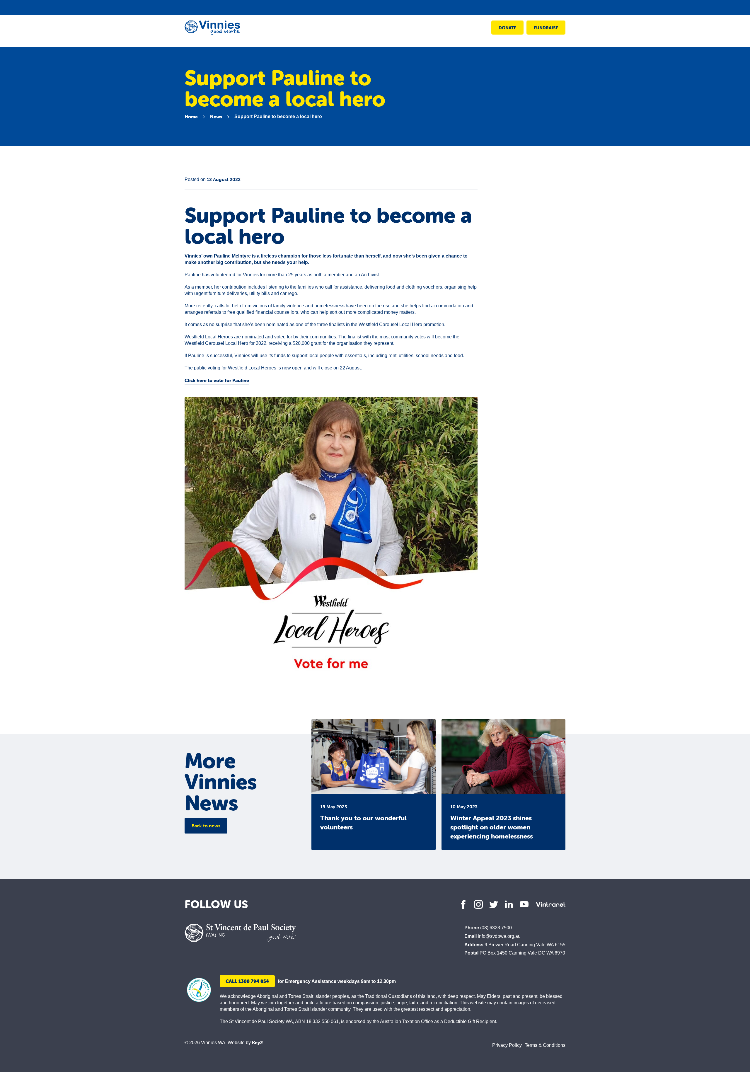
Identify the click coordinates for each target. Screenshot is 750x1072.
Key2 (257, 1042)
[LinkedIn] (509, 904)
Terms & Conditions (545, 1045)
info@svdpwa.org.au (499, 936)
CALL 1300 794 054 (247, 981)
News (216, 117)
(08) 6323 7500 (496, 927)
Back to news (206, 826)
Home (191, 117)
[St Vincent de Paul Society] (240, 933)
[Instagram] (478, 904)
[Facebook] (463, 904)
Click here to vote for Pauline (217, 380)
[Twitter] (494, 904)
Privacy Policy (507, 1045)
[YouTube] (524, 904)
